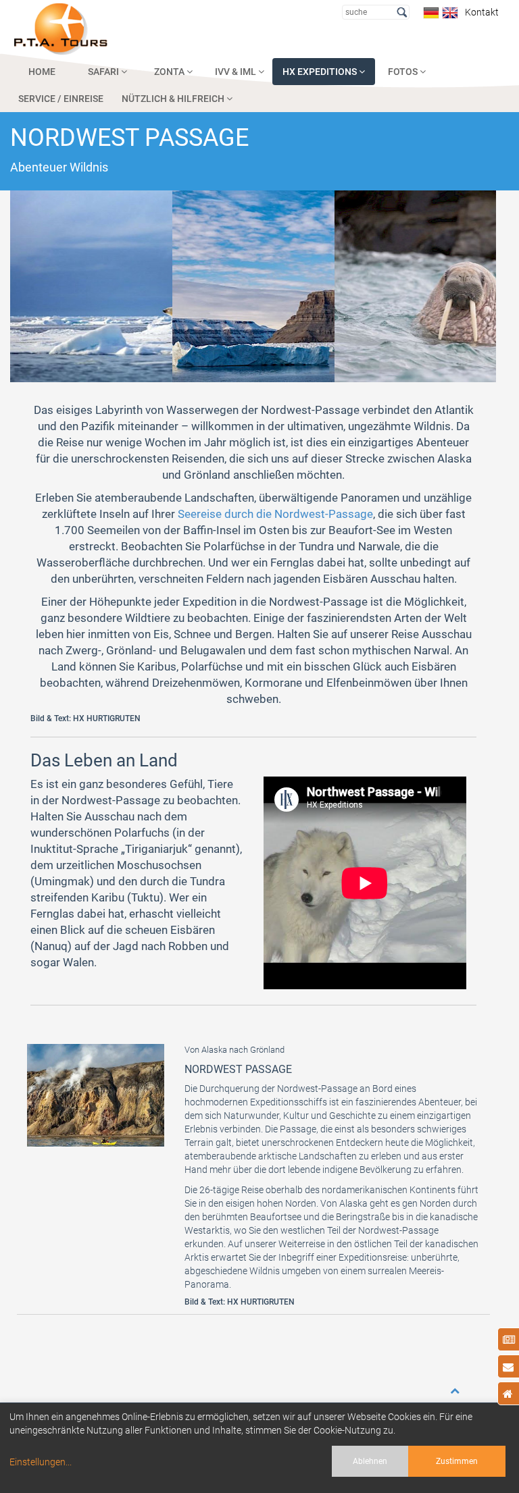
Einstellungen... (40, 1462)
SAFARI (104, 71)
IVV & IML (236, 71)
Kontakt (480, 12)
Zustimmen (457, 1461)
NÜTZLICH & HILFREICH (174, 98)
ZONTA (170, 71)
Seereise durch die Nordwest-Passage (275, 514)
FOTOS (404, 71)
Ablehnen (370, 1461)
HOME (41, 71)
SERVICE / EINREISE (60, 98)
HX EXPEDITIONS (320, 71)
